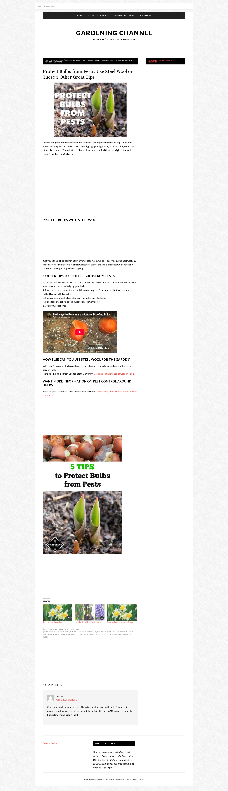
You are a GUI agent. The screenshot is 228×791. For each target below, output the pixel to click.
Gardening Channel (114, 33)
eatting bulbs (50, 634)
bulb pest (64, 632)
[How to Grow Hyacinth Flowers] (89, 612)
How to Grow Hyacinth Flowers (88, 622)
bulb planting (89, 632)
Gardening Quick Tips (69, 629)
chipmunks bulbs (126, 632)
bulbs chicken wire (107, 632)
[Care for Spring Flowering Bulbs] (122, 612)
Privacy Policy (50, 743)
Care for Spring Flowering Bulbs (120, 622)
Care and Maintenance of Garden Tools (114, 373)
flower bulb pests (67, 634)
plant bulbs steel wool (89, 634)
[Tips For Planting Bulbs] (57, 612)
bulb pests (75, 632)
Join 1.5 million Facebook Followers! (160, 61)
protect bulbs (109, 634)
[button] (90, 110)
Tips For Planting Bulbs (52, 622)
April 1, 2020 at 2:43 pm (66, 699)
